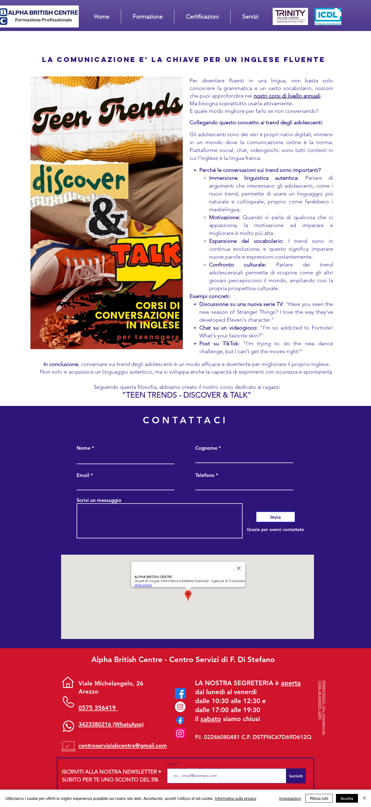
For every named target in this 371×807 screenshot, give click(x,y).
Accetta (347, 798)
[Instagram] (180, 733)
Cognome (206, 448)
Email (83, 475)
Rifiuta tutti (319, 798)
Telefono (205, 475)
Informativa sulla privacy (235, 798)
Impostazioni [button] (290, 798)
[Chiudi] (364, 798)
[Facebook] (180, 693)
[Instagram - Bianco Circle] (180, 707)
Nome (83, 448)
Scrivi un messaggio (99, 500)
